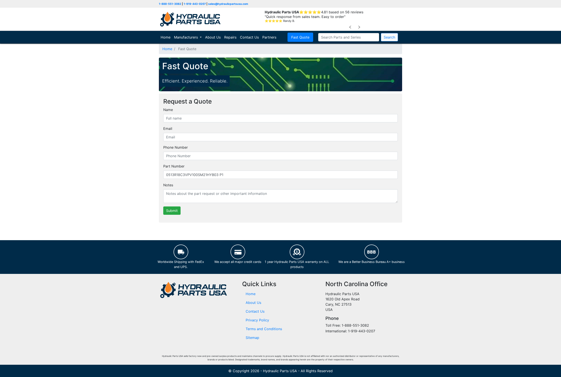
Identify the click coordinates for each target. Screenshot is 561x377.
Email (167, 128)
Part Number (174, 166)
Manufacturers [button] (186, 37)
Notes (168, 185)
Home (166, 37)
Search (389, 37)
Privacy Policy (257, 320)
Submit (172, 210)
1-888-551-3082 (170, 3)
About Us (213, 37)
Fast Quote (300, 37)
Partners (269, 37)
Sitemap (252, 337)
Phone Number (175, 147)
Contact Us (249, 37)
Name (168, 109)
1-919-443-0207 (195, 3)
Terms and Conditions (264, 329)
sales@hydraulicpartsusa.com (228, 3)
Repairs (230, 37)
